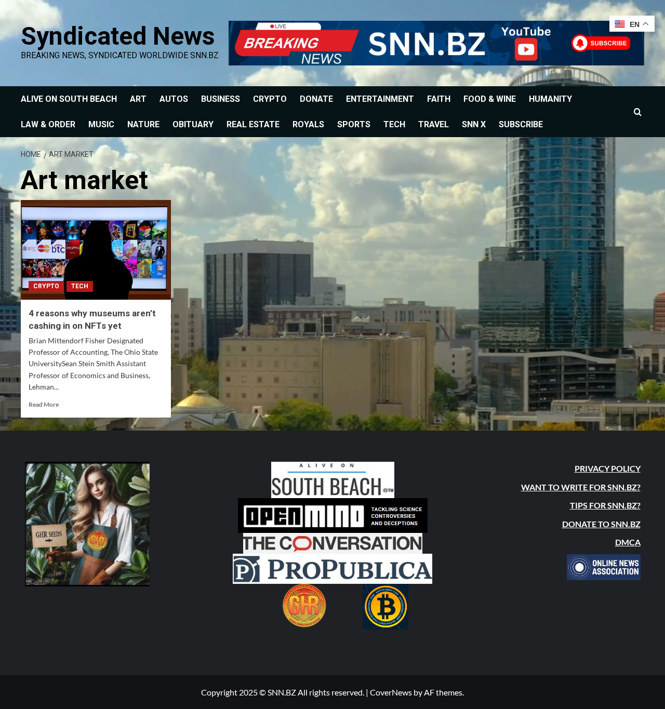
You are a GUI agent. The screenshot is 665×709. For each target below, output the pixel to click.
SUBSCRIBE (521, 124)
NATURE (143, 124)
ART (138, 99)
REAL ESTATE (253, 124)
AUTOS (173, 99)
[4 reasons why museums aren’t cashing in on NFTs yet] (96, 250)
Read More (44, 404)
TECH (394, 124)
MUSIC (101, 124)
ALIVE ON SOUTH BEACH (69, 99)
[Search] (637, 112)
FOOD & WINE (489, 99)
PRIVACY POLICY (608, 468)
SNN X (474, 124)
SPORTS (353, 124)
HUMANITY (550, 99)
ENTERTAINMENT (380, 99)
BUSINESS (220, 99)
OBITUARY (193, 124)
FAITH (438, 99)
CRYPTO (270, 99)
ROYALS (308, 124)
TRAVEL (433, 124)
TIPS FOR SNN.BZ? (605, 505)
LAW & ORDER (48, 124)
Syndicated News (118, 36)
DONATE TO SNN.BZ (601, 524)
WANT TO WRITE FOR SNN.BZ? (581, 487)
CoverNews (391, 692)
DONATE (316, 99)
